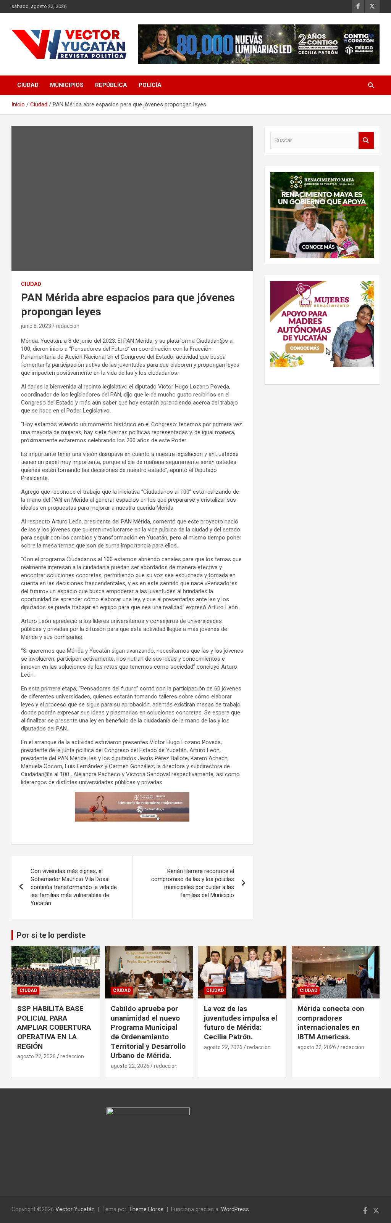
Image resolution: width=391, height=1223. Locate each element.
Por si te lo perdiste (51, 935)
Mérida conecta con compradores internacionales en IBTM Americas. (330, 1022)
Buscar (366, 140)
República (111, 85)
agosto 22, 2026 (36, 1056)
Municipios (67, 85)
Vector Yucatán (75, 1209)
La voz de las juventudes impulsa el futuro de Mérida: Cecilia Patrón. (240, 1022)
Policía (150, 85)
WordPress (235, 1209)
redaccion (67, 326)
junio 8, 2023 (36, 326)
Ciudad (28, 85)
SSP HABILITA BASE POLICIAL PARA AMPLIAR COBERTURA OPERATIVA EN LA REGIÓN (54, 1027)
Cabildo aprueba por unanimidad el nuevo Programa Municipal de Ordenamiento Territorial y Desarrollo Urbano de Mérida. (148, 1032)
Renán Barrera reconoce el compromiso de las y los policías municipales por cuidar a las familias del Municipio (192, 883)
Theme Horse (146, 1209)
